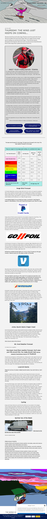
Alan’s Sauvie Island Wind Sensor (13, 341)
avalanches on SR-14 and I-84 (14, 92)
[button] (44, 505)
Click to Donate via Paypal (14, 125)
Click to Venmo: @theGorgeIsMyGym (14, 131)
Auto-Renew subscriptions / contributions (32, 126)
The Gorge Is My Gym (6, 3)
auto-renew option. (20, 277)
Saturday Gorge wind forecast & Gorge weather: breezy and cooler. (21, 451)
